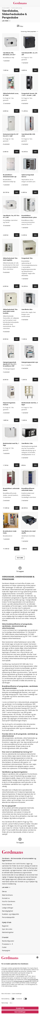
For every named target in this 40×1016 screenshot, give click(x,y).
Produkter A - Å (7, 944)
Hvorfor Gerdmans (8, 901)
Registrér (5, 926)
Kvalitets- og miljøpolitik (10, 914)
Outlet (4, 947)
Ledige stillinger (7, 908)
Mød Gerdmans (7, 895)
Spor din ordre (7, 929)
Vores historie (7, 905)
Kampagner (6, 950)
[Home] (20, 3)
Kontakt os (6, 898)
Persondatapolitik (8, 917)
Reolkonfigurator (8, 941)
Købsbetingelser (8, 932)
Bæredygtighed (7, 911)
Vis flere (20, 558)
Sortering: (24, 31)
